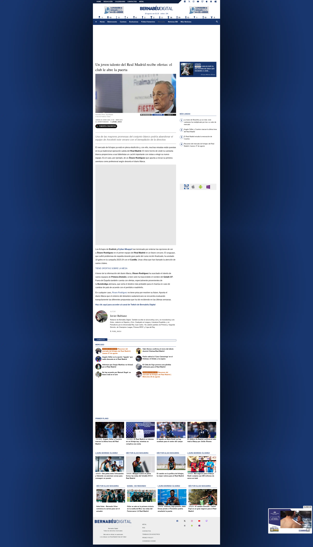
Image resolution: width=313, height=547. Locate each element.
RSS (143, 527)
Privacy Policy (147, 537)
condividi (157, 114)
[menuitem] (96, 22)
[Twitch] (202, 1)
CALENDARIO (120, 1)
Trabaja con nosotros (151, 534)
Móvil (144, 524)
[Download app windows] (215, 1)
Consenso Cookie (149, 541)
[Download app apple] (206, 1)
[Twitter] (189, 1)
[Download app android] (211, 1)
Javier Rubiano (103, 122)
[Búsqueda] (217, 22)
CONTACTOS (132, 1)
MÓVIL (141, 1)
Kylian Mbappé (125, 249)
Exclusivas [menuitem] (133, 22)
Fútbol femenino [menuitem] (148, 22)
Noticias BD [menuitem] (173, 22)
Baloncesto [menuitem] (112, 22)
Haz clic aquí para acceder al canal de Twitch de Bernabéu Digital (125, 305)
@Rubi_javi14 (117, 122)
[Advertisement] (198, 167)
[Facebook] (184, 1)
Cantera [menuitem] (123, 22)
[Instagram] (193, 1)
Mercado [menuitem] (161, 22)
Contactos (146, 531)
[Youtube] (198, 1)
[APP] (187, 187)
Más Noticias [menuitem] (186, 22)
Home (99, 1)
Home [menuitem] (102, 22)
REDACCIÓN (108, 1)
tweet (170, 114)
